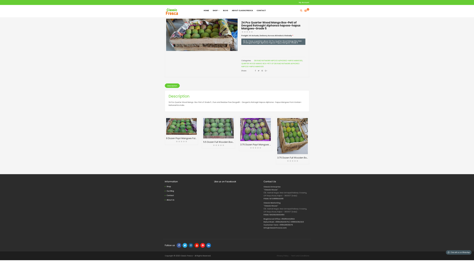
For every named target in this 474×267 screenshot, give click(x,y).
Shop (215, 10)
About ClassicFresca (242, 10)
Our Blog (170, 191)
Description (172, 86)
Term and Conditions (300, 256)
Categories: (246, 60)
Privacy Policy (282, 256)
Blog (225, 10)
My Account (304, 2)
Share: (244, 70)
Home (206, 10)
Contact (261, 10)
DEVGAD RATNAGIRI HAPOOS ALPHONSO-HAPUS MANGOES (278, 60)
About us (170, 200)
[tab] (172, 85)
